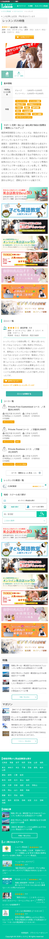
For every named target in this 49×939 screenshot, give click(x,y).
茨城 (29, 767)
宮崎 (41, 800)
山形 (35, 762)
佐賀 (29, 800)
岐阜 (21, 775)
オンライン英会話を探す (26, 500)
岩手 (17, 762)
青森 (11, 762)
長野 (9, 780)
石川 (15, 780)
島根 (28, 790)
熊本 (9, 800)
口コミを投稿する (24, 394)
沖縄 (3, 803)
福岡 (3, 800)
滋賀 (21, 785)
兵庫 (9, 785)
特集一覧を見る (24, 697)
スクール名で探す (38, 507)
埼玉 (17, 767)
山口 (15, 790)
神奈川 (10, 767)
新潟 (3, 780)
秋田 (23, 762)
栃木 (41, 767)
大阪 (3, 785)
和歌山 (34, 785)
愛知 (3, 775)
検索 (31, 6)
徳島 (21, 795)
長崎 (23, 800)
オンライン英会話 (42, 6)
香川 (9, 795)
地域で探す (15, 507)
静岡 (9, 775)
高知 (15, 795)
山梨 (3, 770)
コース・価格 (18, 76)
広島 (3, 790)
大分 (35, 800)
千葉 (23, 767)
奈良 (28, 785)
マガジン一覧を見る (24, 741)
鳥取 (21, 790)
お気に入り (25, 37)
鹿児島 (16, 800)
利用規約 (24, 933)
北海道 (4, 762)
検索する (41, 515)
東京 (3, 767)
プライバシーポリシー (39, 933)
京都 (15, 785)
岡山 (9, 790)
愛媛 (3, 795)
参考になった (13, 381)
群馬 (35, 767)
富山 (21, 780)
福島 (41, 762)
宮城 (29, 762)
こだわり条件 (9, 520)
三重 (15, 775)
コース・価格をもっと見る (24, 473)
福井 (28, 780)
